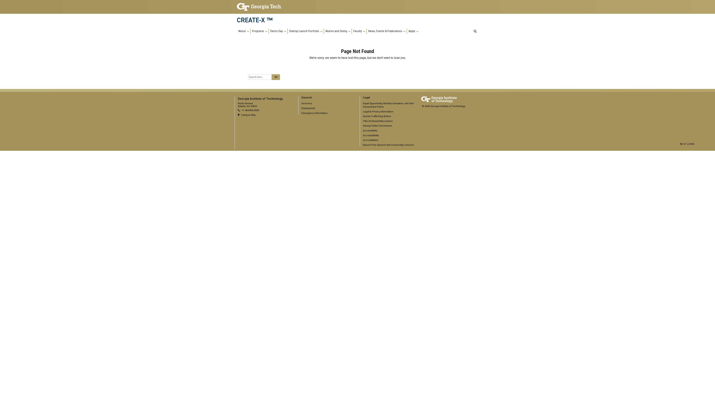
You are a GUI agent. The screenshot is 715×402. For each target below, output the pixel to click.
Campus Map (248, 115)
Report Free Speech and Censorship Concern (388, 144)
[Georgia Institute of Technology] (259, 5)
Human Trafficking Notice (377, 116)
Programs (258, 31)
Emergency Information (314, 113)
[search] (475, 31)
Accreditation (370, 140)
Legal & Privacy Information (378, 111)
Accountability (371, 135)
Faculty (357, 31)
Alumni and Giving (336, 31)
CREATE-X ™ (255, 20)
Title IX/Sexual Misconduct (378, 121)
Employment (308, 108)
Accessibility (370, 130)
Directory (306, 103)
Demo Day (276, 31)
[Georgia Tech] (439, 99)
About (242, 31)
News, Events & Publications (385, 31)
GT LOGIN (688, 144)
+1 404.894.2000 (250, 110)
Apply (412, 31)
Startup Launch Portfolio (304, 31)
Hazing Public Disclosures (377, 125)
